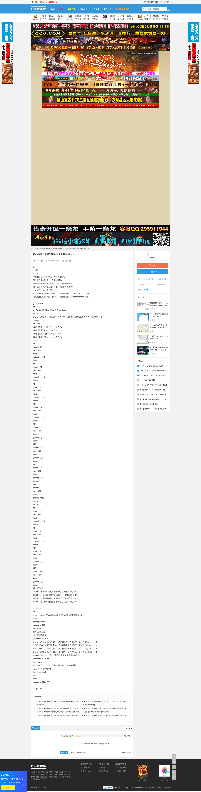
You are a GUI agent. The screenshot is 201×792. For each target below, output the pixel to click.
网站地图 (167, 788)
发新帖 (36, 728)
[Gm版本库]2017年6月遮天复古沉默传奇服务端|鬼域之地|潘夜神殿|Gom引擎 (61, 715)
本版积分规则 (126, 752)
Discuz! (43, 788)
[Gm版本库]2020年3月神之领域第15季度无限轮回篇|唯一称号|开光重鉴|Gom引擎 (154, 409)
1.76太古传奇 (40, 705)
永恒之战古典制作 (89, 705)
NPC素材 (95, 19)
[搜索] (168, 9)
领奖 (40, 689)
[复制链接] (73, 254)
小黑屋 (130, 788)
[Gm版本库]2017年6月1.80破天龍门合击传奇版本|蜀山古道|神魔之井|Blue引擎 (109, 701)
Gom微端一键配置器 (147, 380)
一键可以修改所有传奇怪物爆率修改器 (154, 385)
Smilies (78, 736)
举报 (128, 722)
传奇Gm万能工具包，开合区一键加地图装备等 (154, 375)
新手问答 (43, 19)
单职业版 (113, 16)
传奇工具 (108, 9)
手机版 (124, 788)
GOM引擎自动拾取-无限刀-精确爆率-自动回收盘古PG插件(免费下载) (154, 394)
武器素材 (78, 16)
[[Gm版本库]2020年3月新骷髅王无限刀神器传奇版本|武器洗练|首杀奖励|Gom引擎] (143, 350)
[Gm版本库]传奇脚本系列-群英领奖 (77, 248)
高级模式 (127, 736)
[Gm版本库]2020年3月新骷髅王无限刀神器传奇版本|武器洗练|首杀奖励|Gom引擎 (154, 390)
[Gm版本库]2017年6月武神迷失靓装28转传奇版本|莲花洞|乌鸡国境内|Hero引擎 (62, 712)
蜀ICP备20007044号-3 (153, 788)
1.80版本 (130, 16)
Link (70, 736)
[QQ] (108, 788)
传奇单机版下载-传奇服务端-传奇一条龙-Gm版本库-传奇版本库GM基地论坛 (32, 248)
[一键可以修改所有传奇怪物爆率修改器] (143, 339)
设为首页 (34, 2)
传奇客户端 (147, 16)
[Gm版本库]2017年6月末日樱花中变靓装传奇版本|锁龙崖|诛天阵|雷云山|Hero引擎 (63, 701)
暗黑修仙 (130, 19)
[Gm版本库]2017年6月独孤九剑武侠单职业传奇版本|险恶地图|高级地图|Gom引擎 (110, 715)
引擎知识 (52, 19)
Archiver (117, 788)
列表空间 (83, 9)
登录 (160, 2)
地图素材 (87, 19)
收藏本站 (42, 2)
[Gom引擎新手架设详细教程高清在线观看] (143, 317)
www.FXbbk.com (52, 2)
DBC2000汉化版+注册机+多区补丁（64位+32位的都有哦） (159, 305)
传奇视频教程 (121, 768)
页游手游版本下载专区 (145, 284)
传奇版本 (95, 9)
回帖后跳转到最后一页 (78, 752)
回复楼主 (154, 265)
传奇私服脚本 (57, 248)
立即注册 (167, 2)
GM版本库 (153, 257)
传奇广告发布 (86, 771)
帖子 (144, 9)
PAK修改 (165, 16)
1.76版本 (121, 16)
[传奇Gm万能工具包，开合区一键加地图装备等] (143, 328)
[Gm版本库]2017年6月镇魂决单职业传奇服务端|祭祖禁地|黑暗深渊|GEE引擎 (108, 708)
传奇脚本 (60, 19)
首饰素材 (95, 16)
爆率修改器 (156, 19)
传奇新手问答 (121, 771)
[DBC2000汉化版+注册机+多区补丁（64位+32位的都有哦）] (143, 306)
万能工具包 (147, 19)
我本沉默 (113, 19)
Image (67, 736)
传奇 (37, 689)
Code (75, 736)
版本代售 (71, 9)
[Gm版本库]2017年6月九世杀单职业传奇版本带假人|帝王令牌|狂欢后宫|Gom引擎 (63, 708)
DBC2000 (156, 16)
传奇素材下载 (86, 768)
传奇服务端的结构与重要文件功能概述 (96, 712)
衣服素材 (87, 16)
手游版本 (52, 16)
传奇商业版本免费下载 (145, 279)
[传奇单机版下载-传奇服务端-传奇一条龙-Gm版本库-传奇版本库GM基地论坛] (40, 8)
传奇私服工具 (161, 279)
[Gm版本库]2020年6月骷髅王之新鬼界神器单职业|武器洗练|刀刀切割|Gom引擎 (154, 399)
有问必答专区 (142, 290)
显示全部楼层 (67, 261)
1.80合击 (121, 19)
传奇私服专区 (45, 248)
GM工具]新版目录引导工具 (149, 404)
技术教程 (43, 16)
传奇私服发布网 (122, 9)
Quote (73, 736)
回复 (37, 722)
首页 (53, 9)
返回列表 (129, 728)
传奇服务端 (139, 788)
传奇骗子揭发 (103, 771)
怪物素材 (78, 19)
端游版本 (60, 16)
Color (64, 736)
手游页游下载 (103, 768)
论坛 (61, 9)
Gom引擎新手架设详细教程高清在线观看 (154, 371)
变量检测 (165, 19)
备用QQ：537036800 (151, 2)
